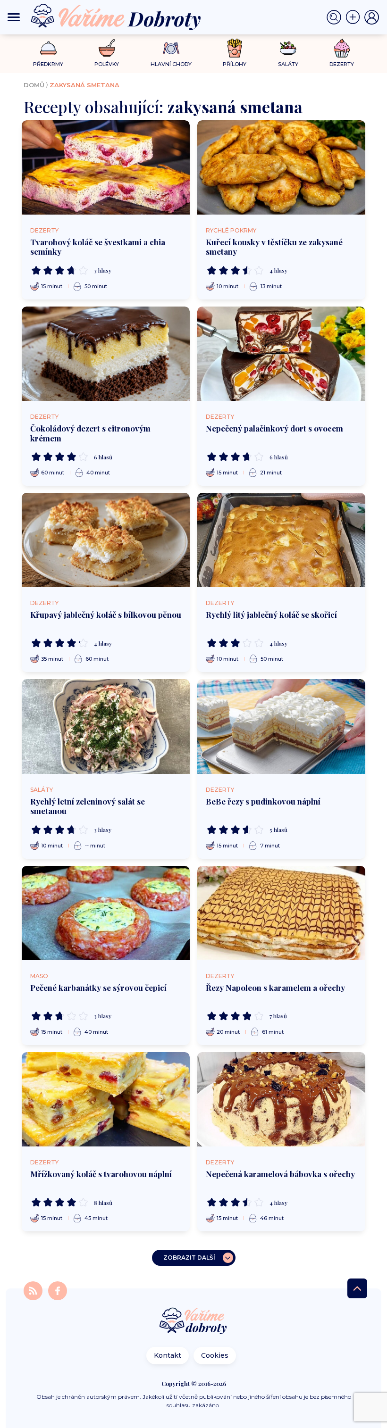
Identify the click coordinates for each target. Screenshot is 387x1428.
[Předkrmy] (48, 48)
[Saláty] (288, 48)
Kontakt (167, 1355)
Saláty (41, 789)
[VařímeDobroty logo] (116, 17)
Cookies (214, 1355)
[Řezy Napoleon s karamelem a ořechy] (281, 913)
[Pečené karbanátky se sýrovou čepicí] (106, 913)
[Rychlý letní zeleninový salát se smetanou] (106, 726)
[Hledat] (336, 17)
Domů (34, 85)
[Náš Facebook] (57, 1290)
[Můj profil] (371, 17)
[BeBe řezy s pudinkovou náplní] (281, 726)
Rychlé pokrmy (231, 230)
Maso (39, 976)
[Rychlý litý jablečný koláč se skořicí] (281, 540)
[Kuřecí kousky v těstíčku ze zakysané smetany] (281, 167)
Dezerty (44, 230)
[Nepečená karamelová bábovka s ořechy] (281, 1099)
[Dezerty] (342, 48)
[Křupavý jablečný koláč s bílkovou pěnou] (106, 540)
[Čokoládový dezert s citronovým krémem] (106, 354)
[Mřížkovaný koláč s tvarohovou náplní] (106, 1099)
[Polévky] (107, 48)
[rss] (34, 1290)
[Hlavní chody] (171, 48)
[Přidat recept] (354, 17)
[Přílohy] (235, 48)
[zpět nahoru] (357, 1288)
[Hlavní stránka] (193, 1321)
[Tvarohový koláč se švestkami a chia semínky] (106, 167)
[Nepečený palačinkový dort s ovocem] (281, 354)
